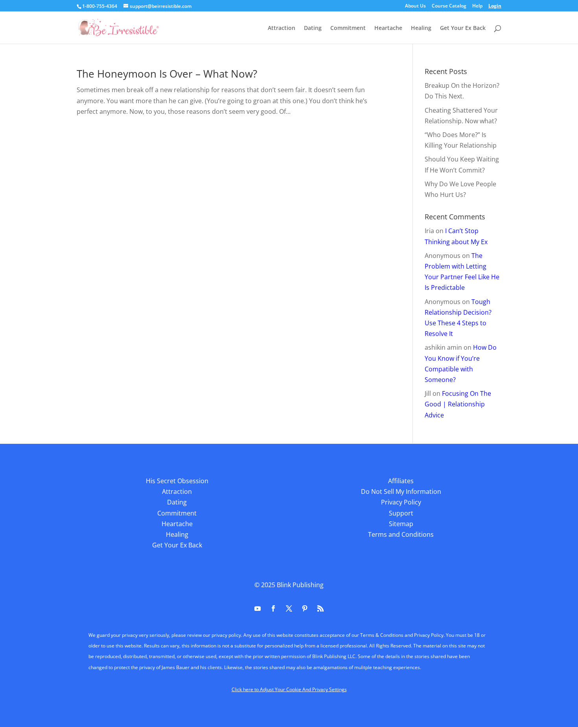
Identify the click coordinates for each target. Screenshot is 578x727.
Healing (421, 28)
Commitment (348, 28)
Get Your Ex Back (463, 28)
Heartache (388, 28)
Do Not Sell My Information (401, 491)
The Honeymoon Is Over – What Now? (167, 74)
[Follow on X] (289, 608)
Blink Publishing (300, 584)
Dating (313, 28)
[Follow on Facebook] (273, 608)
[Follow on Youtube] (257, 608)
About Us (415, 6)
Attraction (281, 28)
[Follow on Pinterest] (304, 608)
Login (494, 6)
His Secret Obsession (177, 481)
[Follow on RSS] (320, 608)
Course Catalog (449, 6)
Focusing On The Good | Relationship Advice (458, 404)
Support (401, 513)
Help (477, 6)
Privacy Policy (401, 502)
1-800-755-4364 (99, 6)
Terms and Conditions (401, 534)
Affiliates (401, 481)
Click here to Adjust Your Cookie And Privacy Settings (289, 689)
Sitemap (401, 523)
